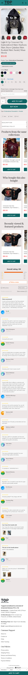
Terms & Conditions (6, 658)
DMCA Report (10, 667)
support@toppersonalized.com (13, 626)
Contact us (4, 636)
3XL (20, 82)
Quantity (3, 97)
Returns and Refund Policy (8, 655)
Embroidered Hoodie (7, 66)
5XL (3, 85)
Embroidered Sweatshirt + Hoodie (13, 111)
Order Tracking (5, 641)
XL (12, 82)
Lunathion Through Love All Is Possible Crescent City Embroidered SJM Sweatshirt (11, 161)
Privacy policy (5, 650)
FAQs (2, 639)
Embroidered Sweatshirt (16, 60)
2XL (16, 82)
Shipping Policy (5, 652)
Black (6, 70)
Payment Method (5, 660)
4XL (24, 82)
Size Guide (10, 79)
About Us (3, 633)
